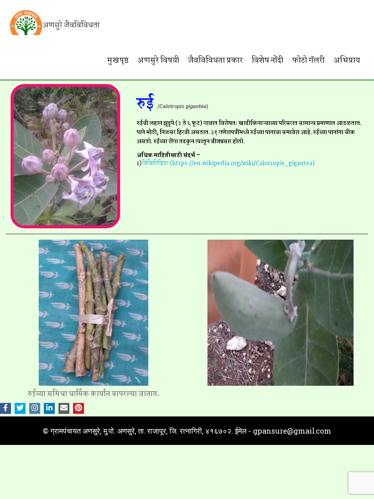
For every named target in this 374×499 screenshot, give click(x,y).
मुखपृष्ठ (118, 60)
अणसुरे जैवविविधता (71, 25)
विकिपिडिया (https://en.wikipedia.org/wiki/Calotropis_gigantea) (228, 163)
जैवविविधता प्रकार (215, 60)
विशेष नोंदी (267, 60)
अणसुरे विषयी (158, 60)
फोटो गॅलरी (308, 60)
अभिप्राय (346, 60)
